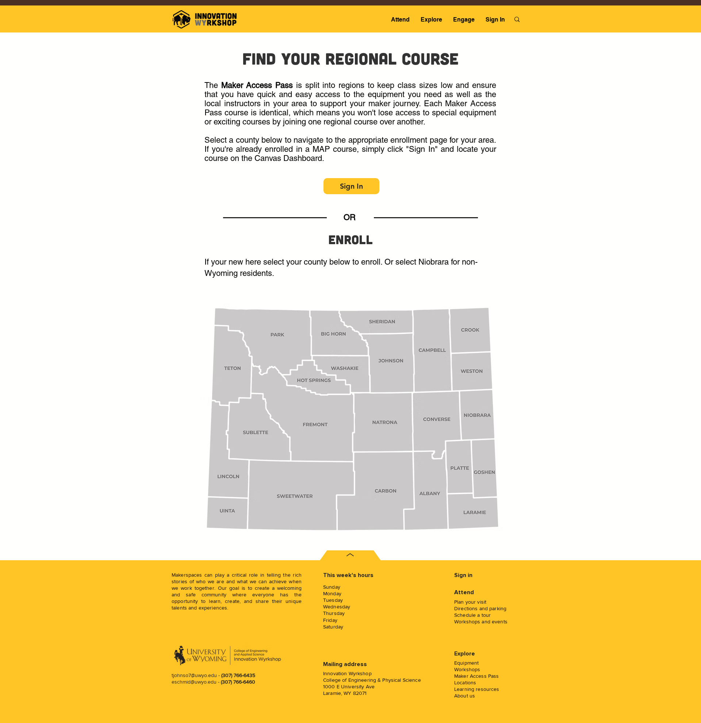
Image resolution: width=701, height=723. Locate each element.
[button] (400, 20)
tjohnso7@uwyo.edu (194, 675)
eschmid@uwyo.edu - (213, 682)
